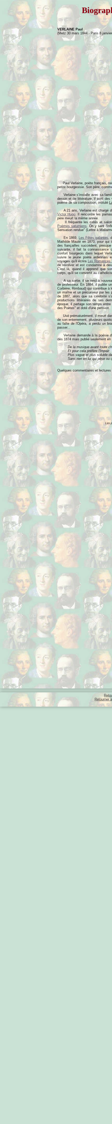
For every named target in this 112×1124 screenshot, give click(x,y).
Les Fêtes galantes (93, 238)
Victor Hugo (66, 214)
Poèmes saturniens (72, 226)
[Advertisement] (41, 59)
